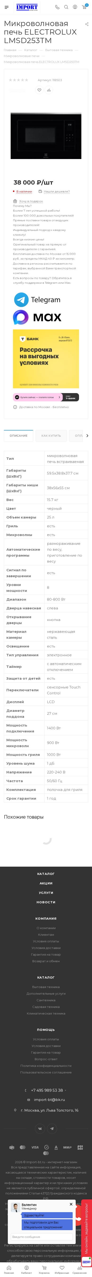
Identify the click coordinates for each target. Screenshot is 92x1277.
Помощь (46, 1030)
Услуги (46, 893)
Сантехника (46, 1000)
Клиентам (46, 934)
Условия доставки (46, 948)
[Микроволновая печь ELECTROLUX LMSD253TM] (46, 135)
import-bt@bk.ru (49, 1099)
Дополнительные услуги (46, 993)
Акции (46, 883)
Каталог (46, 874)
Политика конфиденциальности (46, 1066)
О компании (46, 928)
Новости (46, 902)
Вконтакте (40, 1129)
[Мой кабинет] (75, 7)
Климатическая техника (46, 1013)
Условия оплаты (46, 941)
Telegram (52, 1129)
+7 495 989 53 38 (47, 1090)
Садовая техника (46, 1007)
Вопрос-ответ (46, 1059)
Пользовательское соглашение (46, 1072)
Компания (45, 918)
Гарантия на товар (46, 954)
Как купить (51, 435)
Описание (18, 435)
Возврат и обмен (46, 961)
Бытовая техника (46, 987)
